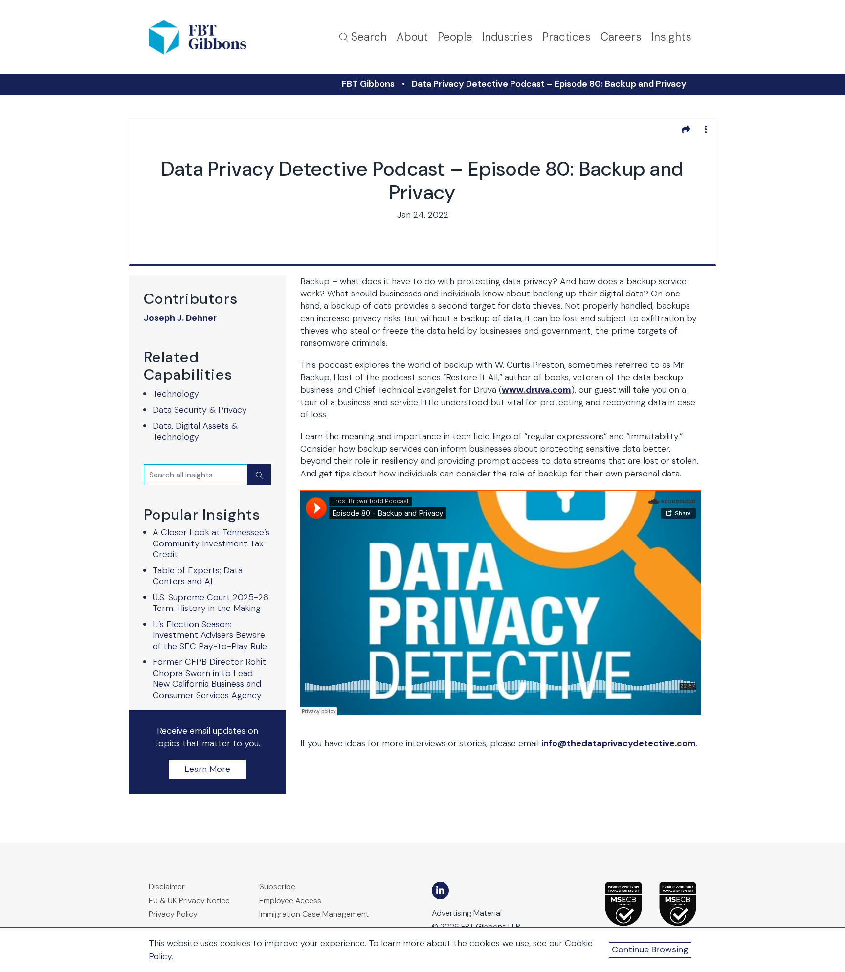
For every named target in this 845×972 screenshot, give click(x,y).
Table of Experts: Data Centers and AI (198, 576)
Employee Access (290, 900)
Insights (671, 37)
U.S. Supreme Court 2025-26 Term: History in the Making (210, 602)
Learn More (207, 769)
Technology (176, 394)
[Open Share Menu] (686, 129)
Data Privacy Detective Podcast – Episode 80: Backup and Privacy (549, 84)
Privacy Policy (173, 914)
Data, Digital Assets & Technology (195, 431)
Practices (566, 37)
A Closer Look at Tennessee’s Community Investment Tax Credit (211, 543)
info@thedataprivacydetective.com (618, 743)
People (455, 37)
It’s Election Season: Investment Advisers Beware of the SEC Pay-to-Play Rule (210, 635)
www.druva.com (536, 390)
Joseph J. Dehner (180, 318)
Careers (621, 37)
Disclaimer (167, 887)
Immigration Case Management (314, 914)
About (412, 37)
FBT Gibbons (368, 84)
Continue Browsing (650, 949)
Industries (507, 37)
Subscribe (277, 887)
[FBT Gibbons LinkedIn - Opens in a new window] (440, 890)
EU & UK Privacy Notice (189, 900)
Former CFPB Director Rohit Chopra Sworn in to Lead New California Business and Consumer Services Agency (209, 678)
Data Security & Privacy (200, 410)
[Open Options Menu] (705, 129)
